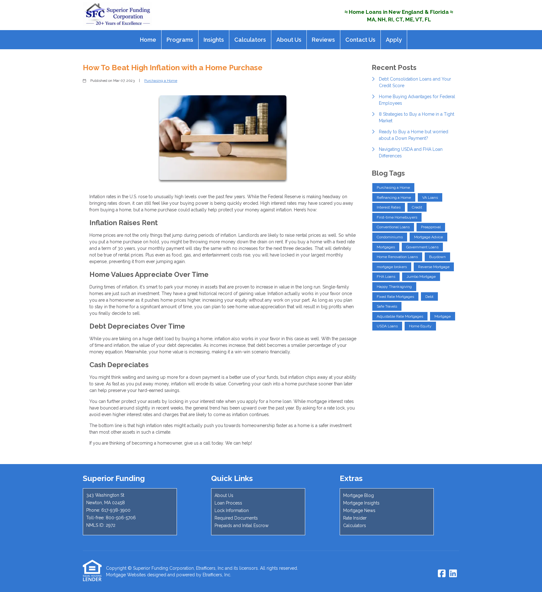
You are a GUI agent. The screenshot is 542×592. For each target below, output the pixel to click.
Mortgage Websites (126, 574)
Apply (394, 39)
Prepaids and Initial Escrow (241, 525)
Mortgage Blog (358, 495)
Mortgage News (359, 510)
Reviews (323, 39)
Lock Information (232, 510)
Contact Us (360, 39)
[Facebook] (442, 574)
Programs (180, 39)
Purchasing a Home (160, 80)
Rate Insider (355, 518)
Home (148, 39)
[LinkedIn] (453, 574)
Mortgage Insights (361, 502)
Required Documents (236, 518)
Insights (214, 39)
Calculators (250, 39)
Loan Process (228, 502)
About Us (288, 39)
